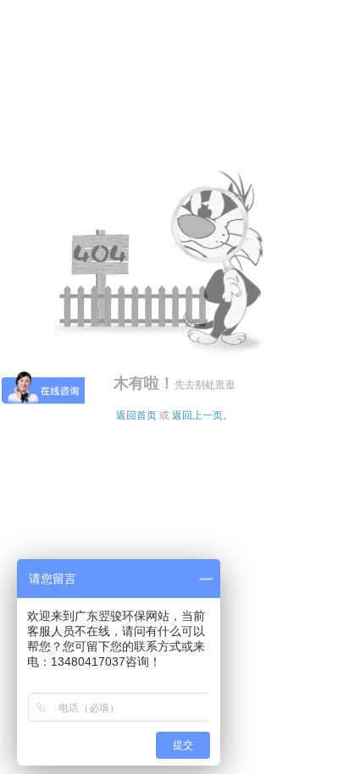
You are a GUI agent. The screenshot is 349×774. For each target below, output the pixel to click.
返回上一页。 (202, 415)
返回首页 (136, 415)
